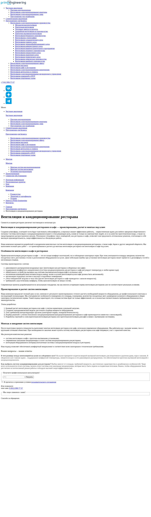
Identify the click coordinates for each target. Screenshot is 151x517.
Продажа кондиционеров (20, 10)
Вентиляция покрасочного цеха (28, 53)
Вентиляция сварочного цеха (27, 55)
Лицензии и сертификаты (20, 196)
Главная (9, 207)
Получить (29, 377)
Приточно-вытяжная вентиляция (28, 34)
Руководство (15, 194)
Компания (10, 186)
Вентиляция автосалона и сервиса (24, 72)
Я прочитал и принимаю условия (30, 382)
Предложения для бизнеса (16, 21)
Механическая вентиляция (26, 25)
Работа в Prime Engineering (16, 201)
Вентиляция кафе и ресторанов (23, 68)
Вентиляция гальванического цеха (29, 40)
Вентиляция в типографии (26, 38)
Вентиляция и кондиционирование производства (30, 23)
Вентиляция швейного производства (30, 61)
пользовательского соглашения (43, 382)
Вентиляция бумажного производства (30, 36)
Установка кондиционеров (21, 171)
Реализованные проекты (15, 182)
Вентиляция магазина (19, 65)
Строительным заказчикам (16, 19)
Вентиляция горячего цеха (26, 42)
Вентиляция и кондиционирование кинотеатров (29, 70)
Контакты (10, 203)
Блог (7, 184)
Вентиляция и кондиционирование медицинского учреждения (35, 74)
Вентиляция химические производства (30, 59)
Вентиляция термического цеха (27, 57)
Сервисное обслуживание (16, 176)
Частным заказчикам (14, 8)
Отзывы (13, 198)
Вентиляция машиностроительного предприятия (35, 48)
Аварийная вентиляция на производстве (31, 31)
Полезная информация (15, 180)
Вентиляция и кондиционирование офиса (27, 63)
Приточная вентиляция (24, 27)
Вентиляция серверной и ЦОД (22, 76)
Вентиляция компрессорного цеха (29, 46)
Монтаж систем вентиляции (21, 169)
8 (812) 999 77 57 (16, 388)
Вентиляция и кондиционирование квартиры (28, 12)
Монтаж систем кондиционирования (25, 167)
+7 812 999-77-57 (8, 82)
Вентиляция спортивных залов (22, 78)
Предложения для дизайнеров (22, 16)
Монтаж (9, 159)
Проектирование (12, 174)
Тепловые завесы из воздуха (26, 29)
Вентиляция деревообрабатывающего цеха (32, 44)
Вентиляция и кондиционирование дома (26, 14)
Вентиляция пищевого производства (30, 51)
